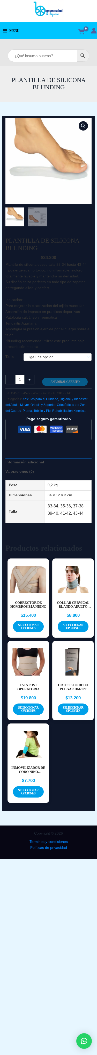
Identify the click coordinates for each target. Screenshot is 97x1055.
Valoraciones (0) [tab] (19, 471)
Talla (9, 357)
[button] (83, 126)
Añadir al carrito (64, 382)
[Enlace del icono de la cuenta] (94, 31)
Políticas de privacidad (48, 848)
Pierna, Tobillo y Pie (37, 411)
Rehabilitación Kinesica (69, 411)
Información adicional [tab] (24, 462)
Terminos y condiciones (48, 842)
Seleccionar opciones (28, 626)
